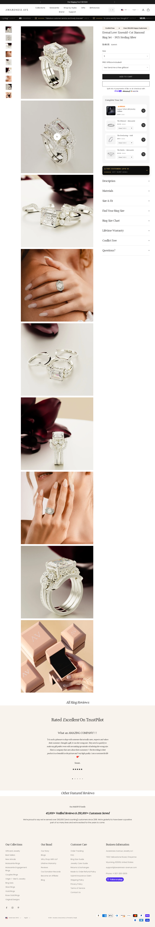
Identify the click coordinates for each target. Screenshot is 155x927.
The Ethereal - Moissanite (126, 121)
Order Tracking (77, 851)
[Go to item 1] (8, 29)
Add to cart (125, 76)
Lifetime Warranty (48, 863)
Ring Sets (9, 883)
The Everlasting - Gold (125, 136)
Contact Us (76, 892)
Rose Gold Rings (12, 895)
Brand (61, 12)
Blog (43, 880)
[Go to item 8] (8, 87)
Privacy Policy (76, 884)
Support (72, 12)
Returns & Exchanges (80, 867)
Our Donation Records (51, 871)
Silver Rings (10, 887)
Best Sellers (10, 855)
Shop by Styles (70, 7)
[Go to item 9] (8, 95)
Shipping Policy (77, 880)
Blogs (43, 855)
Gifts (83, 7)
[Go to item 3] (8, 46)
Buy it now (126, 84)
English (134, 10)
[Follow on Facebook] (6, 908)
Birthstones (95, 7)
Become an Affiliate (49, 875)
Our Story (45, 851)
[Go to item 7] (8, 79)
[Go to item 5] (8, 62)
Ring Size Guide (77, 859)
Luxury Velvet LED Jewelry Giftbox (126, 110)
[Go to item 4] (8, 54)
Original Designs (12, 899)
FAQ (72, 855)
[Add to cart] (143, 111)
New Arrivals (10, 859)
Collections (40, 7)
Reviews (44, 867)
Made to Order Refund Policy (83, 871)
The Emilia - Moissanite (125, 150)
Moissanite (54, 7)
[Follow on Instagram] (12, 908)
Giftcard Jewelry (12, 851)
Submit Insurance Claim (81, 875)
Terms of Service (78, 888)
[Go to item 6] (8, 70)
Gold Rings (10, 891)
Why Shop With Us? (49, 859)
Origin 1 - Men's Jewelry (15, 879)
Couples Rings (11, 874)
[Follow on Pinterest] (18, 908)
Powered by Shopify (72, 918)
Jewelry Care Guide (79, 863)
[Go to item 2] (8, 38)
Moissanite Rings (12, 863)
